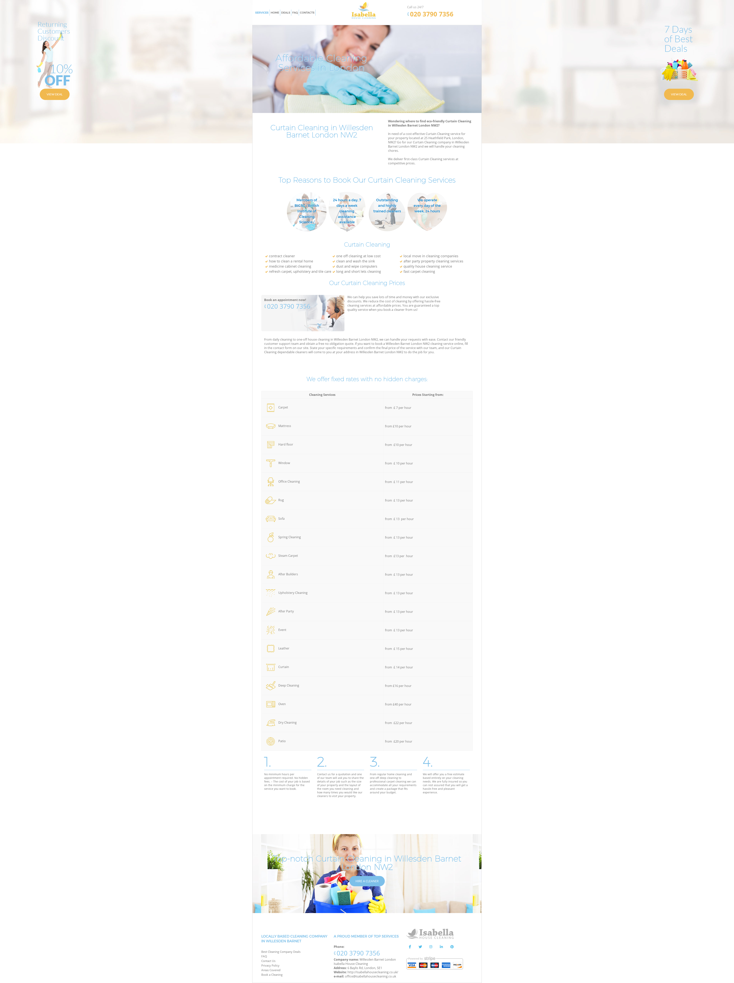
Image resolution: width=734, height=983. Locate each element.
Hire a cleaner (367, 881)
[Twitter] (420, 947)
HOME (275, 12)
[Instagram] (431, 947)
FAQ (264, 956)
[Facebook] (410, 947)
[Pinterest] (452, 947)
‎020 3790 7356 (288, 306)
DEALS (285, 12)
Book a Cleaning (272, 975)
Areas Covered (270, 970)
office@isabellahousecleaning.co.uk (370, 976)
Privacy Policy (270, 965)
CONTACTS (307, 12)
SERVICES (262, 12)
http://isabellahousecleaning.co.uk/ (373, 972)
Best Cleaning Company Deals (280, 952)
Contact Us (268, 961)
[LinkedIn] (441, 947)
